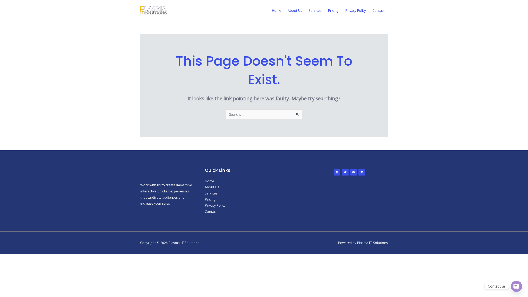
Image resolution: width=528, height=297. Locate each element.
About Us (295, 10)
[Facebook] (337, 172)
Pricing (333, 10)
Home (276, 10)
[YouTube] (353, 172)
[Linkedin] (361, 172)
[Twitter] (345, 172)
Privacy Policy (355, 10)
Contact (378, 10)
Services (315, 10)
